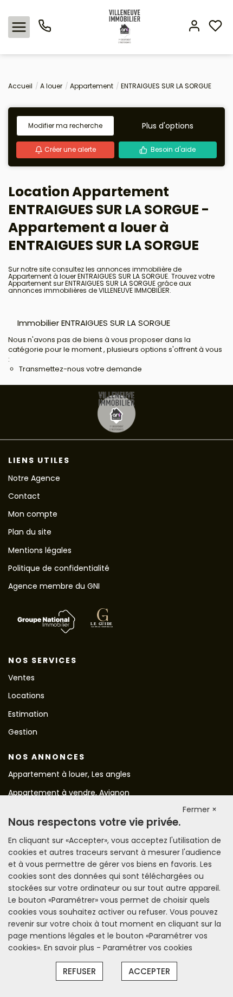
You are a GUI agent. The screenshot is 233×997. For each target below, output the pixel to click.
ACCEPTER (149, 971)
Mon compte (32, 514)
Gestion (22, 731)
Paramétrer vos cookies (147, 947)
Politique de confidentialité (58, 568)
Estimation (28, 714)
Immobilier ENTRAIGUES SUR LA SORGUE (93, 323)
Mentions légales (40, 550)
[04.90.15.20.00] (44, 29)
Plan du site (29, 531)
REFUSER (79, 971)
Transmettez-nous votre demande (80, 369)
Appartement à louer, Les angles (69, 774)
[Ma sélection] (215, 27)
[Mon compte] (194, 27)
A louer (51, 86)
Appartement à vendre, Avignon (69, 792)
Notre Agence (34, 478)
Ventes (21, 677)
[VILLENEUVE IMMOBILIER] (125, 26)
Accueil (20, 86)
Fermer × (200, 809)
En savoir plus (70, 947)
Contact (24, 496)
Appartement (91, 86)
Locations (26, 695)
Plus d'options (167, 125)
